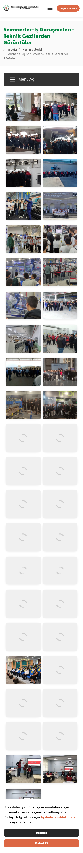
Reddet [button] (41, 832)
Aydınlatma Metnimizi (59, 816)
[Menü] (50, 8)
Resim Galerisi (32, 49)
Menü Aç (26, 79)
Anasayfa (10, 49)
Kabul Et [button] (41, 843)
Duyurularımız (68, 8)
